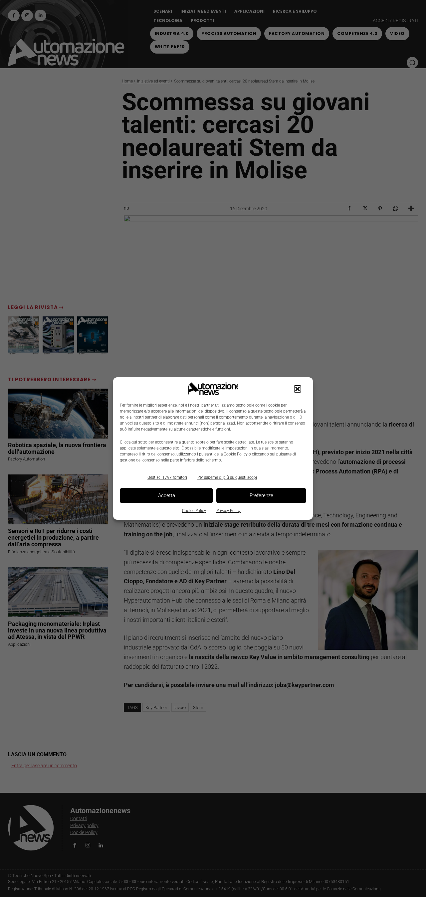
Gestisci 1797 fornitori (167, 477)
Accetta (166, 495)
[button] (297, 389)
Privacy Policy (228, 510)
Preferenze (261, 495)
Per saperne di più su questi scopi (227, 477)
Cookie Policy (194, 510)
